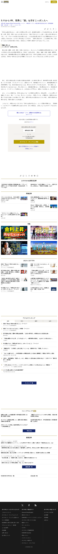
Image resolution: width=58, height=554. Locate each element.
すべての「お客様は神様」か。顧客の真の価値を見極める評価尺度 (14, 420)
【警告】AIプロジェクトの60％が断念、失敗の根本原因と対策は (44, 415)
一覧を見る (29, 431)
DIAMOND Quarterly (26, 532)
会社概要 (46, 515)
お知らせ (46, 520)
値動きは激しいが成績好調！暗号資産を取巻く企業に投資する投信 (14, 415)
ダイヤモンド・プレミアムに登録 (29, 142)
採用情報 (46, 517)
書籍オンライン (25, 522)
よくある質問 (5, 527)
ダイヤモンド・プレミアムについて (10, 515)
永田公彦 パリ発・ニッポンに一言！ (12, 25)
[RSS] (35, 506)
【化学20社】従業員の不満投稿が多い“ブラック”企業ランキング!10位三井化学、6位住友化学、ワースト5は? (14, 186)
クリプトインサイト (26, 538)
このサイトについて (6, 512)
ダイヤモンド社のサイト (28, 509)
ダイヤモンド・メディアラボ (28, 543)
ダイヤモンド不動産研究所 (28, 530)
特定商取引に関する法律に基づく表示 (10, 522)
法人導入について (6, 535)
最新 (8, 321)
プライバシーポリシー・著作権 (9, 525)
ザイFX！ (24, 527)
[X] (22, 506)
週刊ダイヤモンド (26, 515)
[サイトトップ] (6, 2)
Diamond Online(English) (27, 512)
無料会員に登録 (29, 130)
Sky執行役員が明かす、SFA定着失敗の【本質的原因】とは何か (44, 420)
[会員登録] (54, 2)
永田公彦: (27, 23)
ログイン (47, 1)
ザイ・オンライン (26, 525)
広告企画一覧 (34, 476)
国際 (2, 25)
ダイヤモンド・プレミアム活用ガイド (10, 517)
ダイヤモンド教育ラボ (27, 540)
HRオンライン (25, 535)
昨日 (22, 321)
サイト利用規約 (5, 520)
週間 (36, 321)
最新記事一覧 (29, 467)
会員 (50, 321)
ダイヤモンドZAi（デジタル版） (29, 520)
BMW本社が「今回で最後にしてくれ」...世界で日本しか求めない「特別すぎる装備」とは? (44, 185)
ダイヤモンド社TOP (48, 512)
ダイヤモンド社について (50, 509)
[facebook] (29, 506)
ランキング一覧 (29, 383)
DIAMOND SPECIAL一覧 (7, 476)
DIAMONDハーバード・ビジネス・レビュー (32, 517)
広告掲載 (4, 530)
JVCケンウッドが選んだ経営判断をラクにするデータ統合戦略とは (14, 425)
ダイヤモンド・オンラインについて (10, 509)
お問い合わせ (5, 532)
